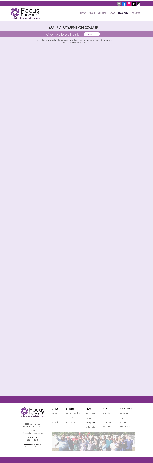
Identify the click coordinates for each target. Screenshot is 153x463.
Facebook (37, 444)
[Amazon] (134, 4)
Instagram (28, 444)
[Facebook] (124, 4)
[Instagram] (129, 4)
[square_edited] (138, 4)
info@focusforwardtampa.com (33, 433)
